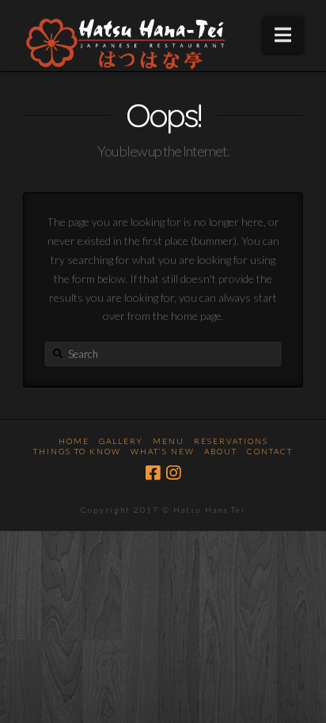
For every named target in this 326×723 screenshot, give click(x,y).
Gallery (121, 441)
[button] (283, 35)
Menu (168, 441)
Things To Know (77, 451)
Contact (270, 451)
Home (74, 441)
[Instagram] (173, 473)
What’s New (163, 451)
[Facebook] (153, 473)
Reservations (231, 441)
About (220, 451)
